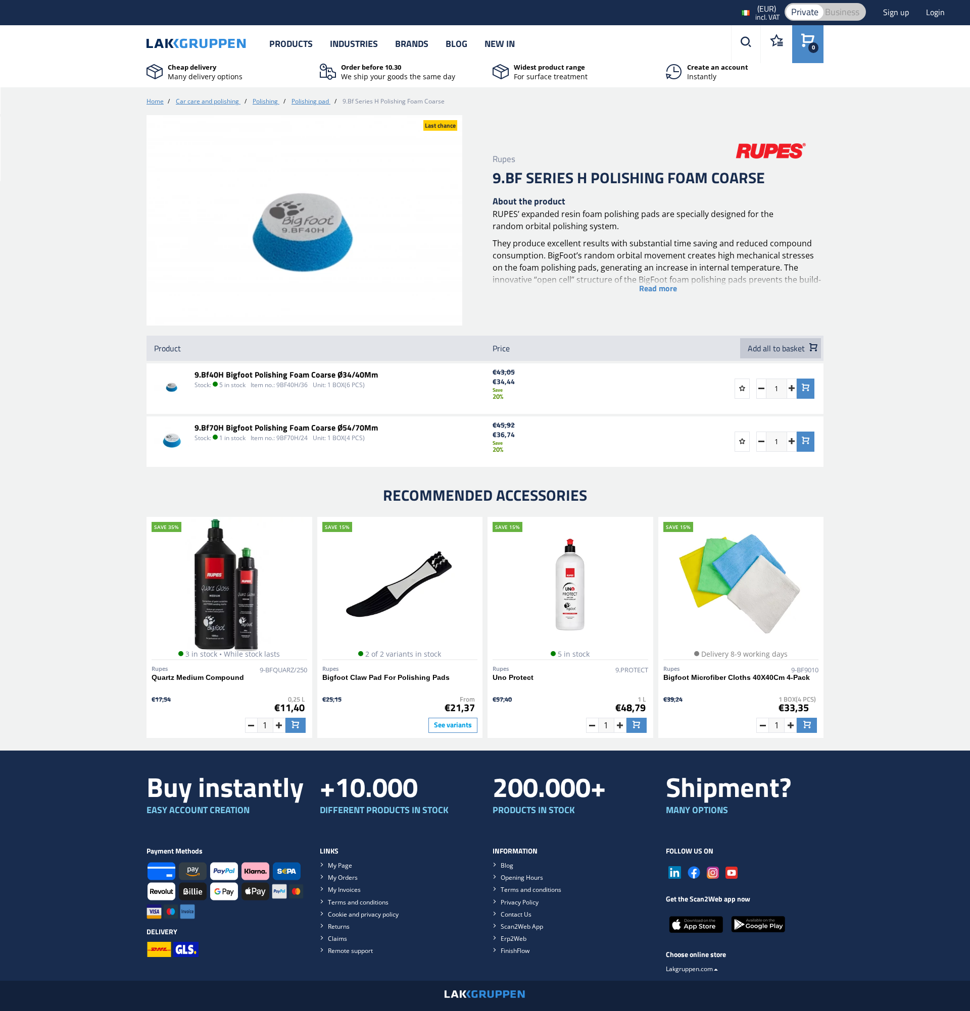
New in (499, 43)
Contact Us (516, 914)
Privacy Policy (520, 902)
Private (804, 12)
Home (155, 101)
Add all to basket (777, 348)
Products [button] (291, 43)
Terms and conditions (358, 902)
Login (935, 12)
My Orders (343, 877)
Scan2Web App (522, 926)
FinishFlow (515, 950)
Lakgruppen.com (689, 969)
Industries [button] (354, 43)
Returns (339, 926)
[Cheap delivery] (155, 70)
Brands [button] (411, 43)
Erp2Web (513, 938)
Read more (658, 288)
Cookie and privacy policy (363, 914)
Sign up (897, 12)
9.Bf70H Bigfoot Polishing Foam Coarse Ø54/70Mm (286, 427)
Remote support (350, 950)
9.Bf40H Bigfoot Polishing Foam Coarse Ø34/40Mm (286, 374)
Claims (337, 938)
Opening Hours (522, 877)
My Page (340, 865)
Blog (456, 43)
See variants (453, 725)
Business (842, 12)
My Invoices (344, 889)
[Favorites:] (776, 44)
